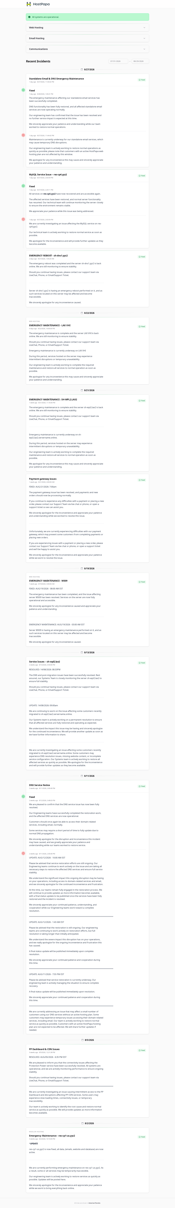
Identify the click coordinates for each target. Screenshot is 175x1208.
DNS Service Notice (39, 785)
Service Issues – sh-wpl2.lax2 (44, 661)
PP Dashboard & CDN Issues (44, 1049)
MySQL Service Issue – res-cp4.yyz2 (48, 174)
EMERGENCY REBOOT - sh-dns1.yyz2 (48, 255)
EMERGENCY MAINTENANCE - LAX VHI (49, 325)
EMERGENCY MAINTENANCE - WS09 (48, 580)
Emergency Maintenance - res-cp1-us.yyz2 (52, 1135)
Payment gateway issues (42, 478)
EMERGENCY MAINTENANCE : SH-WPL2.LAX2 (53, 399)
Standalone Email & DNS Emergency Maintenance (56, 78)
